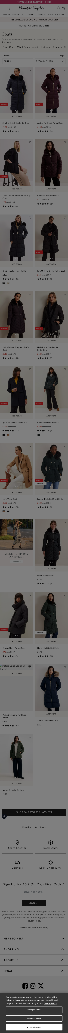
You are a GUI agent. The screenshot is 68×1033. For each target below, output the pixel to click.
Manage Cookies (34, 1010)
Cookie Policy (50, 1003)
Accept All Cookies (34, 1027)
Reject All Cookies (34, 1018)
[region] (34, 1013)
